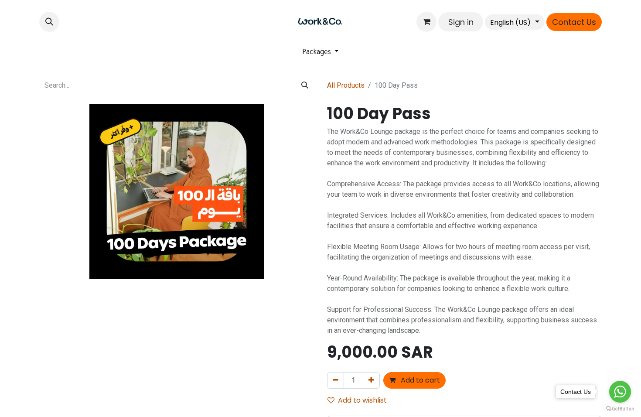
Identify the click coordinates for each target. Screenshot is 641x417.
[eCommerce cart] (426, 22)
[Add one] (371, 380)
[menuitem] (320, 53)
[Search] (305, 85)
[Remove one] (335, 380)
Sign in (461, 22)
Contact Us (574, 22)
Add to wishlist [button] (362, 400)
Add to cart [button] (419, 380)
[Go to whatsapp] (620, 392)
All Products (346, 85)
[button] (49, 22)
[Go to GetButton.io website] (620, 408)
